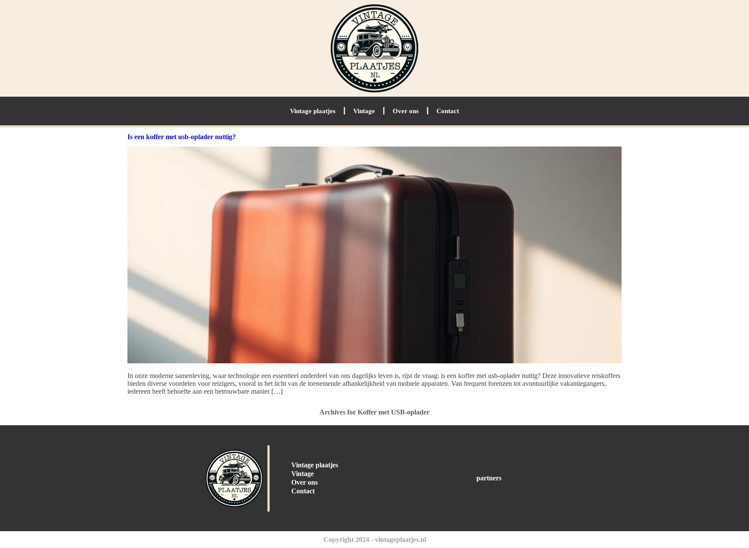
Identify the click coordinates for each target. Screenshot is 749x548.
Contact (447, 111)
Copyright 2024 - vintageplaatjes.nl (374, 539)
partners (489, 478)
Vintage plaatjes (312, 111)
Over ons (406, 111)
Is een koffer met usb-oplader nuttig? (181, 136)
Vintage (364, 111)
